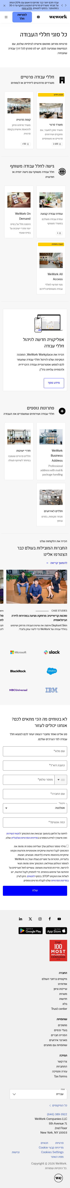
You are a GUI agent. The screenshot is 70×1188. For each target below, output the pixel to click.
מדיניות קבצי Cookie (51, 1148)
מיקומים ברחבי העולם (54, 979)
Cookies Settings (52, 1152)
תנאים (44, 1143)
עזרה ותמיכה (59, 1071)
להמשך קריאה (58, 563)
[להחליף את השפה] (38, 17)
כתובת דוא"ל (57, 765)
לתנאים (31, 876)
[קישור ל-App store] (56, 930)
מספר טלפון (46, 780)
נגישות (16, 1152)
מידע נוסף (54, 383)
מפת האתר (57, 1157)
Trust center (59, 1009)
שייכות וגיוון (60, 989)
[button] (6, 17)
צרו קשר (62, 1061)
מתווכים (62, 1025)
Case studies (59, 611)
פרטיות (59, 1143)
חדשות (63, 999)
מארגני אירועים (58, 1040)
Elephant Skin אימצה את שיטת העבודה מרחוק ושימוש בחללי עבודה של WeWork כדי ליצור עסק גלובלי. (39, 627)
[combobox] (60, 779)
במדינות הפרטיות (60, 880)
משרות (63, 994)
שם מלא (60, 751)
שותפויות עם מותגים (55, 1045)
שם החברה (58, 794)
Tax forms (60, 1076)
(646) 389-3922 (57, 1114)
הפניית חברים (59, 1035)
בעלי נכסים (60, 1030)
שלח (35, 890)
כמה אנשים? (57, 822)
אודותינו (62, 984)
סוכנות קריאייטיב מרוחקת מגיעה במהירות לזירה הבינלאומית (39, 618)
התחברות (61, 1066)
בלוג (64, 1004)
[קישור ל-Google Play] (30, 930)
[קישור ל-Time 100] (58, 950)
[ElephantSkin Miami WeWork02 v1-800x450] (36, 587)
